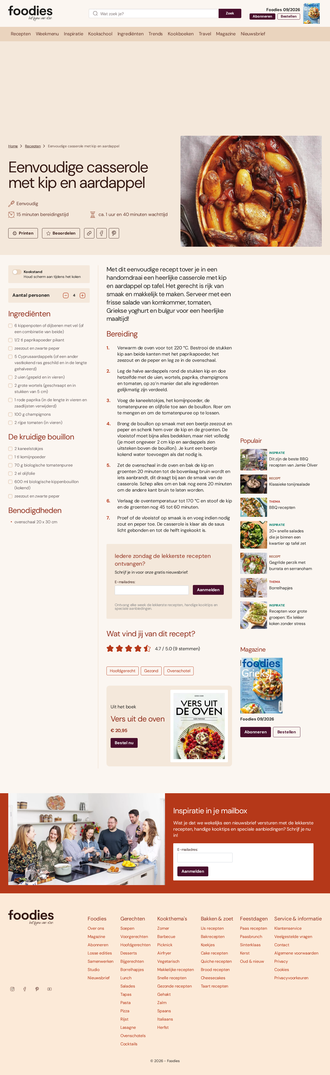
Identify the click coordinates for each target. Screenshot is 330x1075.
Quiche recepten (216, 961)
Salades (127, 986)
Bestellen (289, 16)
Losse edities (100, 953)
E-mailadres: (125, 582)
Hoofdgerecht (122, 670)
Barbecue (166, 936)
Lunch (125, 978)
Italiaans (165, 1019)
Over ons (96, 928)
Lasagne (128, 1027)
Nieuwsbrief (99, 978)
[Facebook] (25, 989)
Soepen (127, 928)
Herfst (163, 1027)
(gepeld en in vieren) (39, 377)
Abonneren (262, 16)
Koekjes (208, 945)
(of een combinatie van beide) (49, 328)
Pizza (124, 1011)
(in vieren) (38, 422)
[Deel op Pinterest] (114, 233)
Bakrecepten (213, 936)
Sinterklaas (250, 945)
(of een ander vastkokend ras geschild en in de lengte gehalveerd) (50, 363)
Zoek (230, 13)
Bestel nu (124, 742)
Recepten (33, 146)
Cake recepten (214, 953)
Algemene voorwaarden (296, 953)
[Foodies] (44, 13)
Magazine (96, 936)
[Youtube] (49, 989)
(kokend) (46, 485)
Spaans (164, 1011)
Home (13, 146)
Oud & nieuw (252, 961)
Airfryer (164, 953)
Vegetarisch (168, 961)
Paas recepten (253, 928)
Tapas (125, 994)
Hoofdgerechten (135, 945)
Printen (26, 233)
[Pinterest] (37, 989)
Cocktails (129, 1044)
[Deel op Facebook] (101, 233)
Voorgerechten (134, 936)
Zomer (163, 928)
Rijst (124, 1019)
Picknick (164, 945)
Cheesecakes (213, 978)
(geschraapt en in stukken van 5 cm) (45, 388)
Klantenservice (288, 928)
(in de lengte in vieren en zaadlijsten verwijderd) (50, 403)
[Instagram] (12, 989)
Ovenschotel (178, 670)
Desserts (128, 953)
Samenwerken (100, 961)
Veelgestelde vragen (293, 936)
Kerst (244, 953)
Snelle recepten (171, 978)
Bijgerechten (132, 961)
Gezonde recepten (174, 986)
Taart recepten (214, 986)
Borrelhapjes (132, 969)
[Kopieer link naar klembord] (89, 233)
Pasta (125, 1002)
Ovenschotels (133, 1035)
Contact (281, 945)
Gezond (151, 670)
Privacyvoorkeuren (291, 978)
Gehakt (164, 994)
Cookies (281, 969)
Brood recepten (215, 969)
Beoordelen (64, 233)
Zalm (161, 1002)
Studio (94, 969)
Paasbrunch (251, 936)
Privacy (281, 961)
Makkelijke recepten (175, 969)
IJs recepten (212, 928)
